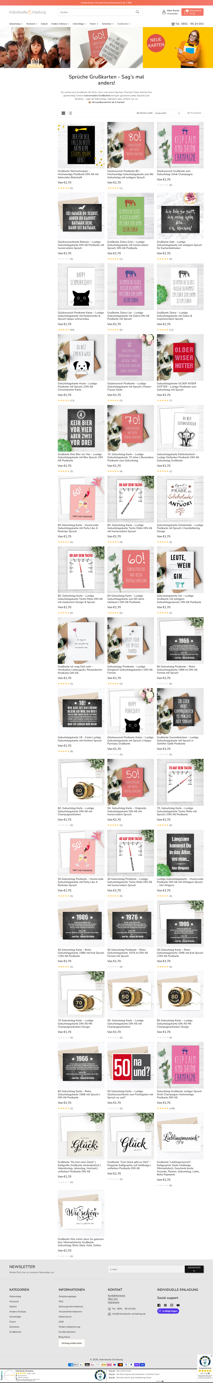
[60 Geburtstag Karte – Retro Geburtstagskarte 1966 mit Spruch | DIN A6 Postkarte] (81, 1065)
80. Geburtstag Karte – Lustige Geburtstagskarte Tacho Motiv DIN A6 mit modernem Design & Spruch (80, 599)
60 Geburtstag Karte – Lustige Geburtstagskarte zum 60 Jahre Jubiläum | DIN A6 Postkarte (125, 599)
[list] (70, 113)
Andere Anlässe (59, 23)
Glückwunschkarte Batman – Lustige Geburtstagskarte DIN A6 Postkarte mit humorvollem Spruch (81, 245)
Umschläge (78, 23)
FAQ (61, 1301)
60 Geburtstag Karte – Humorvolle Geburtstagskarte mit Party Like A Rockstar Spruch (78, 528)
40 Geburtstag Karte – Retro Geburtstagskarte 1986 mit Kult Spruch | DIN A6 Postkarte (81, 953)
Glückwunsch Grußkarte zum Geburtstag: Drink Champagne (175, 172)
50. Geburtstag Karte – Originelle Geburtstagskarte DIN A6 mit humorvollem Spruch (126, 811)
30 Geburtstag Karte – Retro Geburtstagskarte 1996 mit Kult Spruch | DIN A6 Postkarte (180, 953)
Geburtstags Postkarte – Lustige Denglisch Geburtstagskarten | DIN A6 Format (130, 669)
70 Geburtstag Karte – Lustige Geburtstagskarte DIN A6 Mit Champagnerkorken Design (75, 1023)
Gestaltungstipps (67, 1296)
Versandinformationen (70, 1311)
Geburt (13, 1306)
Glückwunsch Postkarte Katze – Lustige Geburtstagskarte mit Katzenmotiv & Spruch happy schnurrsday (81, 316)
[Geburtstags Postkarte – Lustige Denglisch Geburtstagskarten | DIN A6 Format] (130, 640)
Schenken (106, 23)
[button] (192, 12)
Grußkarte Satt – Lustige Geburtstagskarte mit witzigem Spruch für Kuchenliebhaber (179, 245)
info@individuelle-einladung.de (128, 1313)
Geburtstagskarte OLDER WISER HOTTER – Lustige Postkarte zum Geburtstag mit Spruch (176, 386)
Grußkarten (123, 23)
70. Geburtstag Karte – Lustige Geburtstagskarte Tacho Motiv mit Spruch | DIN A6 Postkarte (177, 811)
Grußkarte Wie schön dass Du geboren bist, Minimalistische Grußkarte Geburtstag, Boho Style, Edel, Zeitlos (81, 1242)
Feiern (93, 23)
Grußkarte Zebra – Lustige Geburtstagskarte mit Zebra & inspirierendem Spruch (174, 316)
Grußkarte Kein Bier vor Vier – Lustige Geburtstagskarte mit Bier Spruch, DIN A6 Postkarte (80, 457)
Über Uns (113, 1298)
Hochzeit (30, 23)
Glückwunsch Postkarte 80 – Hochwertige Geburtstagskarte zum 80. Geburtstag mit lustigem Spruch (130, 174)
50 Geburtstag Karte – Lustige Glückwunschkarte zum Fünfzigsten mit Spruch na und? (130, 1094)
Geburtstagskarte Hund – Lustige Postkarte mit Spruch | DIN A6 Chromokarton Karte (77, 386)
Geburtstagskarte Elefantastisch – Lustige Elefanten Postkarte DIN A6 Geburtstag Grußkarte (178, 457)
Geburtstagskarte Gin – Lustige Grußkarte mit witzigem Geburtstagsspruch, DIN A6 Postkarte (179, 599)
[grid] (63, 113)
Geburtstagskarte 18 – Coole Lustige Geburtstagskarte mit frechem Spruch (80, 739)
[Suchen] (137, 12)
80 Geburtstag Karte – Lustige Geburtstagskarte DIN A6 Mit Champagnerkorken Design (175, 1023)
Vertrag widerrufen (72, 1343)
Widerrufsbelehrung (69, 1326)
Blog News (64, 1336)
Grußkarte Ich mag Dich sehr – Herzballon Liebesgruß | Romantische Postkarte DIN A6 (80, 669)
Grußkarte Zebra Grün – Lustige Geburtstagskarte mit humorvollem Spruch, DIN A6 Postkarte (127, 245)
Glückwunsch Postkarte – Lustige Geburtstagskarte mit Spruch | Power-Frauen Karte (129, 386)
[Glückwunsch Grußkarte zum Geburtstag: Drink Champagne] (180, 145)
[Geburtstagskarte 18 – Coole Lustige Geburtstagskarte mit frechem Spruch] (81, 711)
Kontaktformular (116, 1295)
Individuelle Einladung (111, 1359)
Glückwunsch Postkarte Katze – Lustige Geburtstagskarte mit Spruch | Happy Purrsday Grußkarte (130, 740)
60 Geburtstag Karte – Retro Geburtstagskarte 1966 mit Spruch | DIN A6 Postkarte (79, 1094)
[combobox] (100, 12)
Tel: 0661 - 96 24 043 (123, 1308)
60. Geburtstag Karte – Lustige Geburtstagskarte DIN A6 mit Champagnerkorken (76, 811)
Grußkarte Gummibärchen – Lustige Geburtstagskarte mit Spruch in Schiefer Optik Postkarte (178, 740)
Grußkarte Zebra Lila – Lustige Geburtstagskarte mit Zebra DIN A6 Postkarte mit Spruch (128, 316)
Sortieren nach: (145, 113)
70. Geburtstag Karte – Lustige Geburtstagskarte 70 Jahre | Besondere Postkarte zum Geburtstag (130, 457)
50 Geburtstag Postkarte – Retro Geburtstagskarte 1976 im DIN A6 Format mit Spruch (127, 953)
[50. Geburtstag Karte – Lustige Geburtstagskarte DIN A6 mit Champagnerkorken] (130, 994)
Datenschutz (65, 1316)
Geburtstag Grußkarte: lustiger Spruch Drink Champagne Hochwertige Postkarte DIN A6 (179, 1094)
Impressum (113, 1302)
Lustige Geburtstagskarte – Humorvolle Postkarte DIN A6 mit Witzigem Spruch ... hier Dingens (180, 882)
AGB (61, 1321)
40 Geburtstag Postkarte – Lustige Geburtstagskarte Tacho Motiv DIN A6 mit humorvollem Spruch (129, 882)
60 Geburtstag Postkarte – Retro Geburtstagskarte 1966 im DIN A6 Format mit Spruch (177, 669)
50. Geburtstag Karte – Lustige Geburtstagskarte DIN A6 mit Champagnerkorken (125, 1023)
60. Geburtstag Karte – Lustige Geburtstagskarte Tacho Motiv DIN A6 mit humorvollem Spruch (129, 528)
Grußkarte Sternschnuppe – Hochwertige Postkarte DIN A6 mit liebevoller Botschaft (78, 174)
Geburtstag (14, 23)
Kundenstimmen (67, 1331)
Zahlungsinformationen (71, 1306)
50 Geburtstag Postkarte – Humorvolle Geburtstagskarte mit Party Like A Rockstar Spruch (80, 882)
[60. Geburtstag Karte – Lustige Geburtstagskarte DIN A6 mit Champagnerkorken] (81, 782)
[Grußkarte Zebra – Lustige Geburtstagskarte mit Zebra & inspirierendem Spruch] (180, 286)
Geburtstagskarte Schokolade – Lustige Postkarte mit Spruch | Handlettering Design (180, 528)
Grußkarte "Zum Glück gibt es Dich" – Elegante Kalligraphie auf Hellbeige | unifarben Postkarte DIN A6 (129, 1165)
